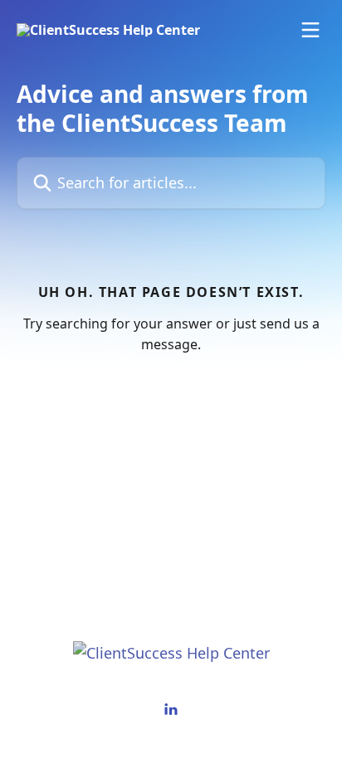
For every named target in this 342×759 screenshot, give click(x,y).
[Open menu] (310, 30)
